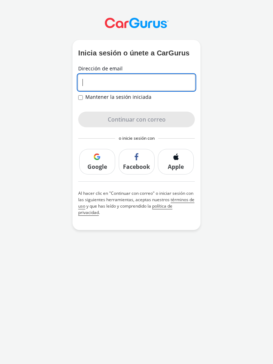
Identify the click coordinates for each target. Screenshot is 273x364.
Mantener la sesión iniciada (118, 97)
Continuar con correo (137, 119)
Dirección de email (100, 68)
